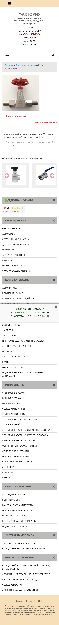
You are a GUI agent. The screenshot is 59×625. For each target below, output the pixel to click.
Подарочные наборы (14, 526)
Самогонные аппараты (15, 238)
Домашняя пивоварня (15, 244)
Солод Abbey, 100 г (13, 584)
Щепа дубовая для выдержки (19, 520)
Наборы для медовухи (15, 456)
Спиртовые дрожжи (14, 392)
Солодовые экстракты (15, 450)
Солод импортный (13, 408)
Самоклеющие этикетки (17, 270)
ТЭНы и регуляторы (13, 356)
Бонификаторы (11, 499)
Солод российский (14, 413)
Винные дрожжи (12, 398)
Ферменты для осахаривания (19, 445)
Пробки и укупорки (13, 265)
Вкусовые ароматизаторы (17, 505)
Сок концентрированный (17, 461)
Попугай (7, 351)
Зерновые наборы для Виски (19, 440)
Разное (6, 477)
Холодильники (11, 324)
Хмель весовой (11, 424)
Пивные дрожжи (12, 403)
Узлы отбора (9, 335)
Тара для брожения (13, 254)
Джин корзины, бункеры (16, 345)
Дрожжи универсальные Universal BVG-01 (26, 574)
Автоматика (9, 287)
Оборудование (11, 228)
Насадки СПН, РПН (12, 367)
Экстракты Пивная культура (18, 543)
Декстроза (8, 466)
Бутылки (7, 260)
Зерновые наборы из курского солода (25, 435)
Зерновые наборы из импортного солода (27, 429)
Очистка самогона (13, 515)
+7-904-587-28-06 (32, 34)
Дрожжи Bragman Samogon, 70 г (21, 589)
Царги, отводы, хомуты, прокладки (23, 340)
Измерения (8, 249)
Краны (6, 361)
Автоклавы (8, 233)
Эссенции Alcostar (14, 494)
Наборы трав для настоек (17, 510)
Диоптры (7, 330)
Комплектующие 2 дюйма (18, 298)
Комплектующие (12, 292)
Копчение (8, 472)
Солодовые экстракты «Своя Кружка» (24, 548)
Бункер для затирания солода (20, 579)
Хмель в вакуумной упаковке (20, 419)
